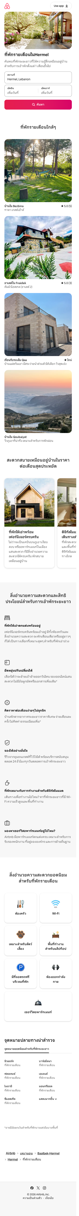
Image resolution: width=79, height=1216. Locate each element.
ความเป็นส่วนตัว (32, 1198)
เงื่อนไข (49, 1198)
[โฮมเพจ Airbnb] (7, 6)
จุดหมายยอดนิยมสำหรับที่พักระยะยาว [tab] (26, 1049)
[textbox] (21, 93)
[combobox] (38, 79)
